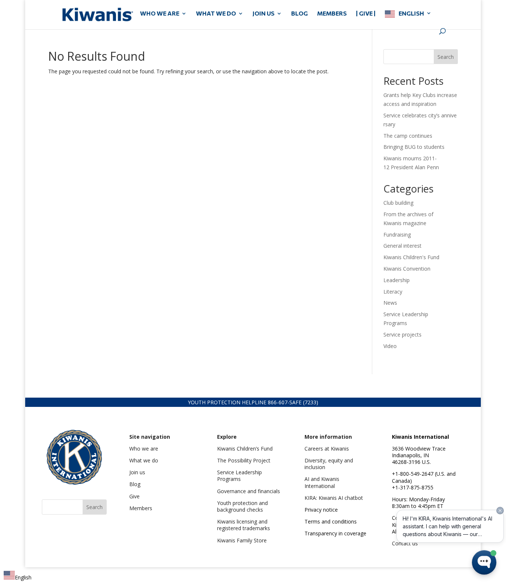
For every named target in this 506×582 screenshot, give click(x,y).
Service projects (402, 334)
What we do (143, 460)
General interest (402, 245)
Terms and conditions (330, 521)
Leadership (396, 280)
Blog (134, 484)
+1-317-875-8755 (412, 487)
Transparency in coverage (335, 533)
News (390, 302)
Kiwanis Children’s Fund (245, 448)
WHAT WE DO (216, 14)
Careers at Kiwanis (326, 448)
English (411, 13)
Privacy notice (321, 509)
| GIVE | (366, 14)
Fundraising (397, 234)
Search (445, 56)
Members (140, 508)
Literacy (392, 291)
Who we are (143, 448)
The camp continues (407, 135)
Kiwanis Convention (406, 268)
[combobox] (17, 576)
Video (390, 345)
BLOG (299, 14)
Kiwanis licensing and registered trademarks (243, 525)
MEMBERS (332, 14)
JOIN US (263, 14)
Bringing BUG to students (414, 146)
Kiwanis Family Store (242, 540)
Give (134, 496)
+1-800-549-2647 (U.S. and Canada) (424, 477)
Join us (137, 472)
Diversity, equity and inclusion (328, 464)
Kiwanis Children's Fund (411, 257)
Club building (398, 202)
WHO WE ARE (159, 14)
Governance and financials (248, 491)
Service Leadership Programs (239, 475)
